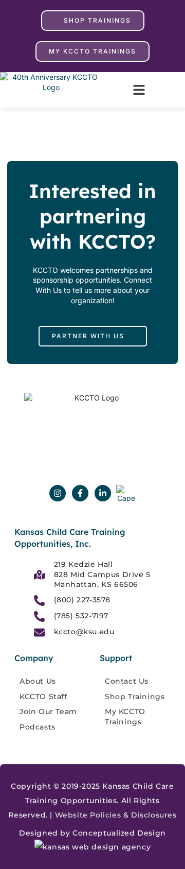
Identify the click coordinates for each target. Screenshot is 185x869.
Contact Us (127, 681)
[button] (139, 90)
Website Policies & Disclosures (116, 815)
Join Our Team (48, 711)
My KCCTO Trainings (125, 716)
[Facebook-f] (80, 493)
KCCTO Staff (43, 696)
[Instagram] (57, 493)
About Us (38, 681)
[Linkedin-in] (103, 493)
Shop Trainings (134, 696)
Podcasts (37, 727)
